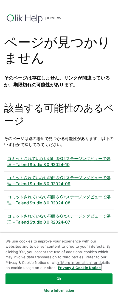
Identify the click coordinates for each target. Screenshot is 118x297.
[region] (59, 265)
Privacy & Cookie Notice (79, 267)
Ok (59, 278)
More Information (59, 290)
